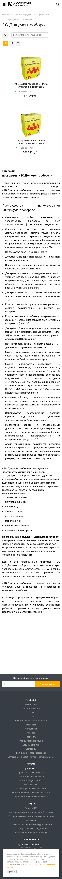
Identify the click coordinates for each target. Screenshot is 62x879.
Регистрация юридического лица (31, 832)
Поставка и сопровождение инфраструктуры (31, 824)
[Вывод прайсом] (18, 43)
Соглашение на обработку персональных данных (31, 757)
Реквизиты (31, 737)
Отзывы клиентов (31, 745)
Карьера (31, 733)
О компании (31, 704)
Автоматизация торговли (31, 780)
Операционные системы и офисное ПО (31, 797)
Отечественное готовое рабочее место (31, 793)
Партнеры (31, 725)
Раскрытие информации (31, 741)
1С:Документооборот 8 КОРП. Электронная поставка (31, 142)
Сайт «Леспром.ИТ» (31, 709)
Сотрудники (31, 729)
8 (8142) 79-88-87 (31, 844)
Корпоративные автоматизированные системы (31, 816)
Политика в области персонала (31, 753)
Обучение (31, 820)
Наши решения (31, 784)
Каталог (31, 764)
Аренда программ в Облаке (31, 772)
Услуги (31, 803)
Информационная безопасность (31, 789)
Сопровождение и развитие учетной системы (31, 812)
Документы (31, 749)
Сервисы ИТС (31, 808)
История (31, 713)
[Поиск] (57, 4)
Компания (31, 700)
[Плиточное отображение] (5, 43)
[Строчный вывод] (11, 43)
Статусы (31, 717)
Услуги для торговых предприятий (31, 828)
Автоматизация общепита (31, 776)
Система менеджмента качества (31, 721)
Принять (11, 871)
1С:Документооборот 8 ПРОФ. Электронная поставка (31, 85)
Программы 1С (31, 768)
